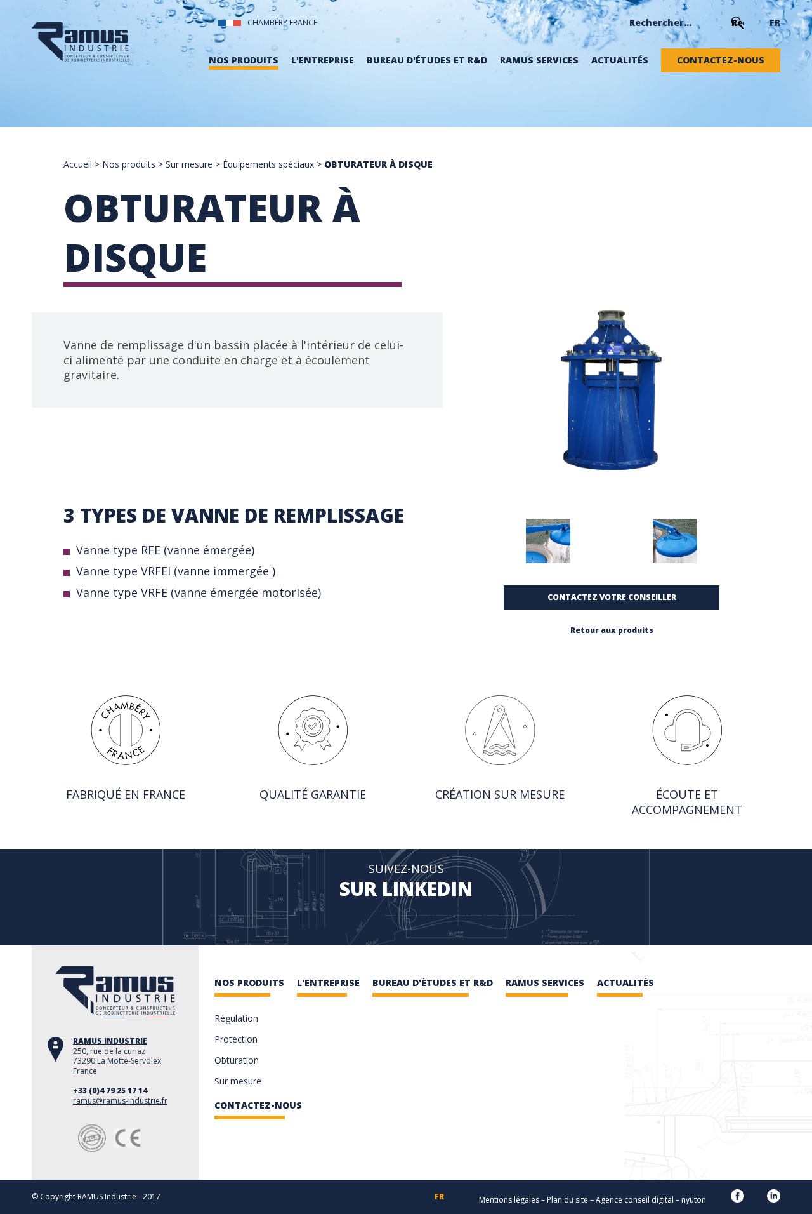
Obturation (236, 1060)
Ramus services (539, 60)
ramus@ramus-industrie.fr (120, 1100)
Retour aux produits (611, 630)
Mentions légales (509, 1199)
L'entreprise (322, 60)
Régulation (236, 1018)
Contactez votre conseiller (611, 597)
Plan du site (567, 1199)
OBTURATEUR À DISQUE (378, 164)
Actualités (619, 60)
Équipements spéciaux (268, 164)
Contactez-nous (720, 60)
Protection (236, 1039)
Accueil (77, 164)
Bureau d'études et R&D (427, 60)
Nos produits (243, 60)
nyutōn (693, 1199)
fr (774, 23)
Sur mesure (189, 164)
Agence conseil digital (635, 1199)
